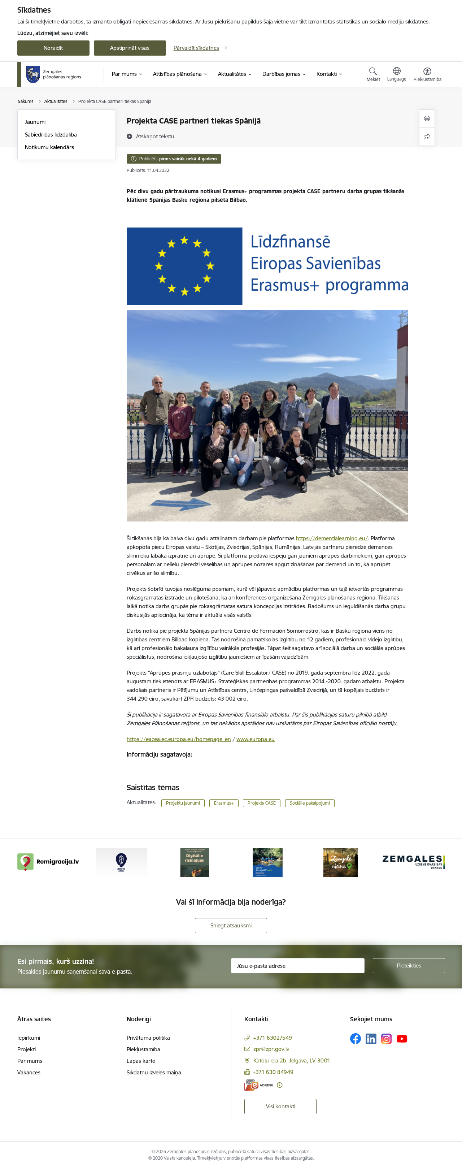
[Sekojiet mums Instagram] (386, 1039)
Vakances (28, 1072)
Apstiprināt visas (129, 47)
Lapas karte (141, 1060)
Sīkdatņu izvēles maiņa (154, 1072)
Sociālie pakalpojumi (310, 803)
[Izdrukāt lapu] (427, 118)
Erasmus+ (224, 803)
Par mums (29, 1060)
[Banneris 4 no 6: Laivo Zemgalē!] (268, 861)
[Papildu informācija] (279, 1085)
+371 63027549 (272, 1037)
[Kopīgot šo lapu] (427, 137)
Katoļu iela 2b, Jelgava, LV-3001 (291, 1060)
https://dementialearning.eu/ (332, 538)
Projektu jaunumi (183, 803)
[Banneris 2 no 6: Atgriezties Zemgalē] (121, 861)
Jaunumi (35, 121)
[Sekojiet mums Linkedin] (371, 1039)
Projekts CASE (262, 803)
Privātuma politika (148, 1037)
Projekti (26, 1049)
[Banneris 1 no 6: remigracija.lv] (48, 861)
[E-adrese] (258, 1085)
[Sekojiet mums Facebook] (355, 1038)
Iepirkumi (28, 1037)
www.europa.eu (255, 739)
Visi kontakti (280, 1106)
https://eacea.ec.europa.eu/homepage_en (179, 739)
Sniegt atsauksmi (231, 925)
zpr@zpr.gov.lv (271, 1048)
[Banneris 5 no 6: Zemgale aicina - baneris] (340, 861)
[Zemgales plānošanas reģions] (54, 74)
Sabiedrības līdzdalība (51, 134)
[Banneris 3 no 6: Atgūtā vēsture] (194, 861)
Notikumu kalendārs (49, 147)
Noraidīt (53, 47)
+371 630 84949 (273, 1072)
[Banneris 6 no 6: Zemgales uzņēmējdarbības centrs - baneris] (414, 861)
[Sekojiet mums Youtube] (402, 1038)
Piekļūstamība (143, 1049)
